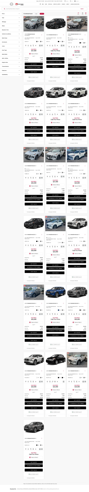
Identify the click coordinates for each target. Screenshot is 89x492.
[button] (43, 24)
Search (82, 8)
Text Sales (34, 72)
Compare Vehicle (31, 81)
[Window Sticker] (42, 45)
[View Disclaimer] (36, 45)
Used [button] (46, 4)
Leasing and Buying (75, 4)
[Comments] (40, 45)
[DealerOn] (13, 488)
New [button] (43, 4)
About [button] (67, 4)
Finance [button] (63, 4)
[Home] (40, 4)
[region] (34, 59)
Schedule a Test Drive (33, 67)
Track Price (34, 53)
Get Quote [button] (34, 64)
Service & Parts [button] (56, 4)
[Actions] (42, 35)
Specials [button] (50, 4)
